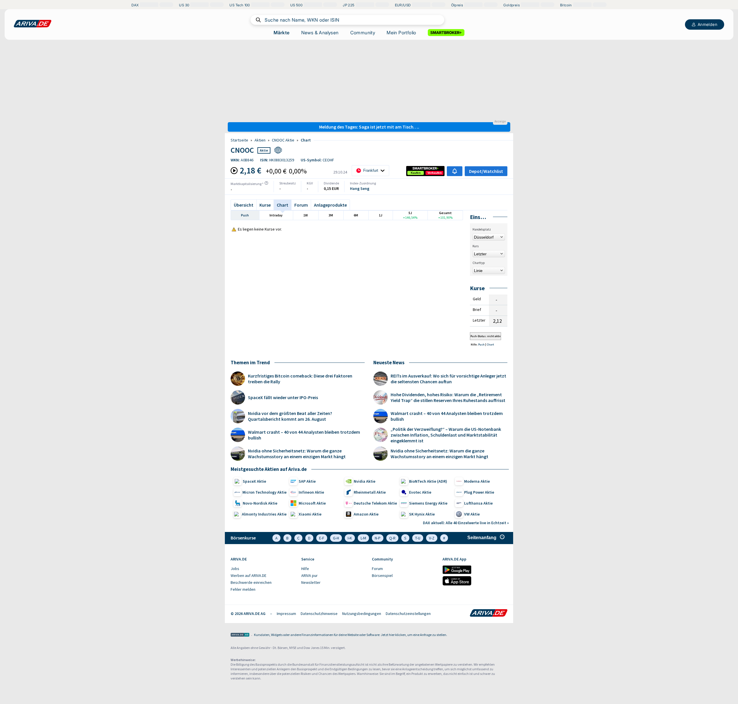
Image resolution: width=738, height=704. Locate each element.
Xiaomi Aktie (310, 514)
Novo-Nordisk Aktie (260, 503)
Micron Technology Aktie (264, 492)
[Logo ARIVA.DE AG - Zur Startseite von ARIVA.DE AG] (240, 635)
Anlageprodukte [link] (330, 205)
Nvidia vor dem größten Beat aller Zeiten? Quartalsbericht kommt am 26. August (290, 416)
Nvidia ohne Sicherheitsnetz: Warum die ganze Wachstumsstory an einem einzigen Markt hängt (297, 453)
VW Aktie (472, 514)
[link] (415, 173)
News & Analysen (320, 32)
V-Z (431, 538)
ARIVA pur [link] (309, 575)
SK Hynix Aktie (422, 514)
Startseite (239, 140)
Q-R (392, 538)
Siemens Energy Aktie (428, 503)
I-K (350, 538)
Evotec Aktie (420, 492)
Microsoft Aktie (312, 503)
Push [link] (481, 344)
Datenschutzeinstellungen (408, 613)
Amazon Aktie (366, 514)
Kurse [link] (265, 205)
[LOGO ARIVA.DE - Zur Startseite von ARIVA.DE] (32, 23)
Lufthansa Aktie (478, 503)
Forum (301, 205)
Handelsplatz (481, 229)
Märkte (281, 32)
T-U (417, 538)
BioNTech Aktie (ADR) (428, 481)
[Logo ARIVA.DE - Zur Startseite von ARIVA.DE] (488, 613)
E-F (321, 538)
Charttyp (478, 263)
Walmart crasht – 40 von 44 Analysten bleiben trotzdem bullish (304, 435)
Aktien (260, 140)
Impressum (286, 613)
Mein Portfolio (401, 32)
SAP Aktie (307, 481)
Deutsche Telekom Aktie (375, 503)
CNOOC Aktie (283, 140)
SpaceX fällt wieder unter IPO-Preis (283, 397)
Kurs (475, 246)
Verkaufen (435, 172)
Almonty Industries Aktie (264, 514)
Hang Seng (359, 188)
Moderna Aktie (477, 481)
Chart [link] (306, 140)
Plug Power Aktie (479, 492)
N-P (378, 538)
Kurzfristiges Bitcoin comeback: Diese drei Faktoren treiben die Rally (300, 378)
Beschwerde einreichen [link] (251, 582)
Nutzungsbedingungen (361, 613)
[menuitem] (263, 568)
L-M (363, 538)
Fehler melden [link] (243, 589)
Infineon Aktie (311, 492)
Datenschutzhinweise (319, 613)
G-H (336, 538)
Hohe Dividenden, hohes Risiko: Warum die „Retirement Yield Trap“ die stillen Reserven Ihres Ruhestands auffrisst (448, 397)
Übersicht (243, 205)
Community (362, 32)
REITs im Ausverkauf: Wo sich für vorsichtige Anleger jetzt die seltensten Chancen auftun (448, 378)
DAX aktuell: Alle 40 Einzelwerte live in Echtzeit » (466, 522)
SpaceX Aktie (254, 481)
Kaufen (416, 172)
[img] (266, 183)
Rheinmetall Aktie (370, 492)
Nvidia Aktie (364, 481)
